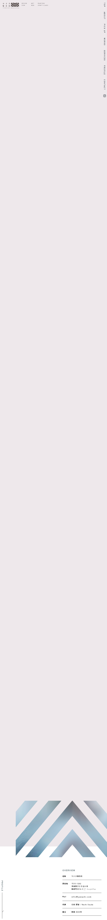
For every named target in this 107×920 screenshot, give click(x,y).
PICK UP (105, 28)
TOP (105, 5)
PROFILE (105, 70)
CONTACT (105, 84)
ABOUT (105, 16)
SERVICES (105, 55)
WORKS (105, 42)
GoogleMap (91, 889)
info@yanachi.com (81, 896)
